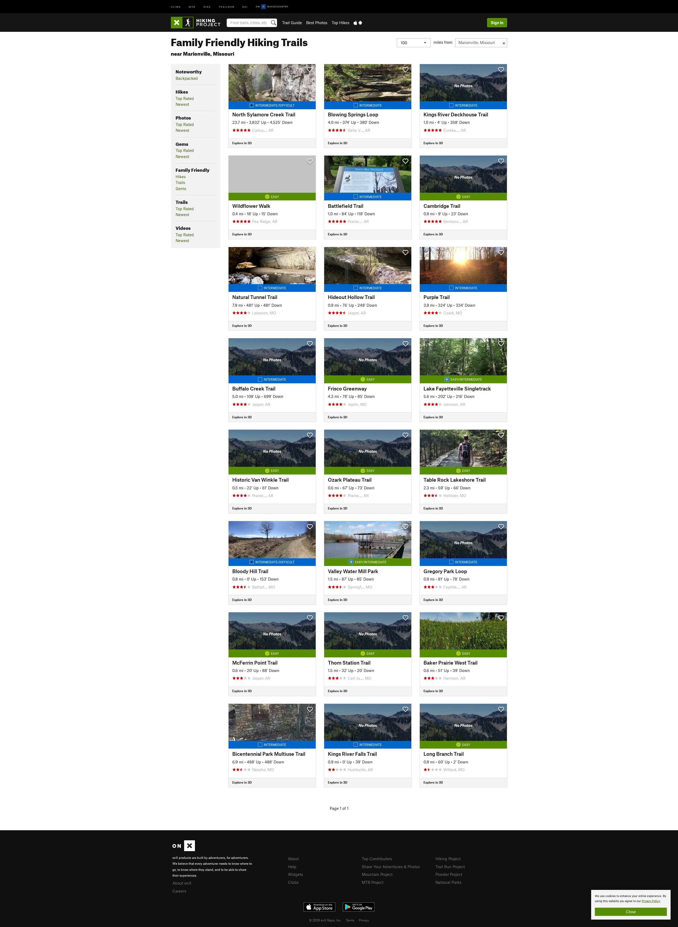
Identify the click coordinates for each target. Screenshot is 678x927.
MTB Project (372, 882)
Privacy (364, 920)
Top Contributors (377, 858)
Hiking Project (448, 858)
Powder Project (448, 874)
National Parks (448, 882)
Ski (245, 6)
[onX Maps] (183, 849)
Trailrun (226, 6)
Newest (182, 104)
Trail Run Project (450, 866)
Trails (180, 182)
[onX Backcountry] (272, 7)
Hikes (181, 176)
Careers (179, 891)
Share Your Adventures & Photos (391, 866)
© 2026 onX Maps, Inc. (325, 920)
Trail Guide (292, 22)
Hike (207, 6)
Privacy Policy (651, 901)
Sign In (497, 22)
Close (631, 911)
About (293, 858)
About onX (181, 883)
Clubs (293, 882)
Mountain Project (377, 874)
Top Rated (185, 98)
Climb (176, 6)
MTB (192, 6)
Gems (181, 188)
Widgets (295, 874)
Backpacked (187, 78)
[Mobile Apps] (358, 22)
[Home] (198, 22)
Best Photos (316, 22)
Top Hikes (340, 22)
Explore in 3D (242, 143)
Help (292, 866)
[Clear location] (504, 43)
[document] (631, 905)
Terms (350, 920)
